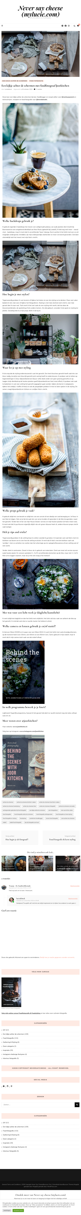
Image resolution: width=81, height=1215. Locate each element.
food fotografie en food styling (64, 814)
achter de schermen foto (29, 806)
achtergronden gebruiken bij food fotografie (14, 810)
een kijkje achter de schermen (37, 810)
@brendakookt (41, 99)
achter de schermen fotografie (47, 806)
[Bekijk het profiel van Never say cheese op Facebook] (4, 1086)
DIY (4, 1030)
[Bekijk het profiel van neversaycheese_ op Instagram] (7, 1086)
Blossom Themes (68, 1184)
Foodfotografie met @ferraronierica (67, 868)
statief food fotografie (15, 822)
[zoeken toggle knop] (74, 26)
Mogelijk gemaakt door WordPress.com (45, 1186)
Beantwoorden (75, 886)
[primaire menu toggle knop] (2, 26)
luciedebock (8, 89)
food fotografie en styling (9, 818)
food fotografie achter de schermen (23, 814)
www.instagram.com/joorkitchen (31, 731)
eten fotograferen (53, 810)
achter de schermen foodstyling (11, 806)
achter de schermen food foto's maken (49, 802)
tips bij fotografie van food (32, 822)
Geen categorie (8, 1046)
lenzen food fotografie (52, 818)
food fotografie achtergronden (44, 814)
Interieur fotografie (9, 1058)
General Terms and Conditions (11, 1184)
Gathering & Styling (10, 1042)
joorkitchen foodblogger (36, 818)
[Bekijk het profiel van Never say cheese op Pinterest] (11, 1086)
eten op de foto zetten (67, 810)
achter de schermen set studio (67, 806)
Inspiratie (6, 1050)
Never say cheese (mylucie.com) (40, 11)
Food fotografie (36, 81)
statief (4, 822)
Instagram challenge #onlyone (13, 1054)
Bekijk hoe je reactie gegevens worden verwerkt (57, 957)
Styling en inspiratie (9, 868)
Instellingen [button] (7, 1210)
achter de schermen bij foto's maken (26, 802)
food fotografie (7, 814)
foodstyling (23, 818)
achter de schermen (8, 802)
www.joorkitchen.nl (19, 727)
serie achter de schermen (67, 818)
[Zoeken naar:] (33, 1104)
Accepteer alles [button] (18, 1210)
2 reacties (39, 89)
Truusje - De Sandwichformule (20, 886)
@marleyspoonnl (68, 97)
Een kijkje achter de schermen (14, 81)
